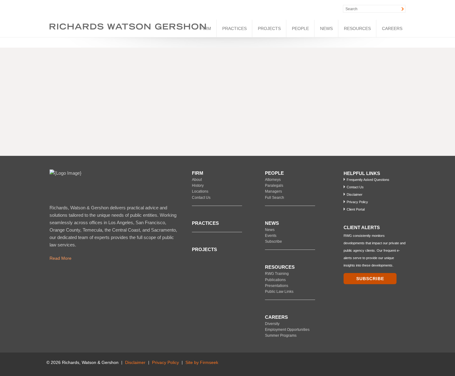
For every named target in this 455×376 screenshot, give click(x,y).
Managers (273, 191)
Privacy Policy (357, 202)
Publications (275, 280)
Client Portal (356, 209)
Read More (61, 258)
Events (270, 235)
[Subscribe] (406, 364)
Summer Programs (281, 335)
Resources (357, 28)
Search (351, 9)
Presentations (276, 286)
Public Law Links (279, 291)
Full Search (274, 197)
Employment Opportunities (287, 329)
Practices (234, 28)
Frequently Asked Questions (368, 180)
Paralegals (274, 185)
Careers (392, 28)
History (198, 185)
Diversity (272, 324)
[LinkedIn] (292, 9)
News (326, 28)
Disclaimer (354, 194)
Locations (200, 191)
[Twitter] (305, 9)
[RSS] (318, 9)
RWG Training (277, 273)
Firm (205, 28)
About (197, 179)
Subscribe (273, 241)
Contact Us (201, 197)
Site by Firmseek (201, 362)
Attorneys (273, 179)
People (300, 28)
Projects (269, 28)
